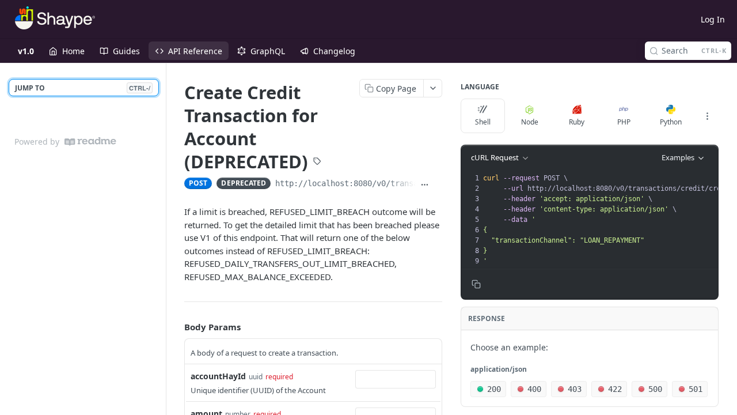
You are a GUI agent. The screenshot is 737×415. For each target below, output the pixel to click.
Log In (713, 19)
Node (529, 122)
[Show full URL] (424, 184)
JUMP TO (82, 88)
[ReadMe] (90, 141)
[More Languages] (707, 115)
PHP (623, 122)
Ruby (576, 122)
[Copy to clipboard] (438, 184)
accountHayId (218, 376)
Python (671, 122)
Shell (483, 122)
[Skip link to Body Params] (176, 327)
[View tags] (317, 162)
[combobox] (395, 379)
